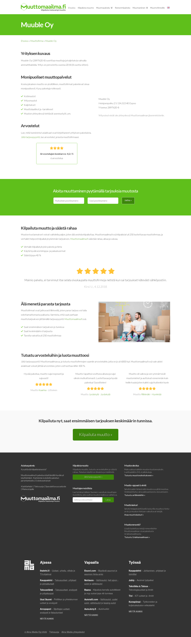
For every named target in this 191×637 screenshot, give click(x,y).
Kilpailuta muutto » (95, 434)
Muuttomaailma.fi (79, 238)
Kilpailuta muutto (80, 465)
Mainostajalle (28, 489)
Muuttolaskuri (131, 505)
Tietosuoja (39, 486)
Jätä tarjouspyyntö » (93, 477)
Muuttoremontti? (132, 524)
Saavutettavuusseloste (55, 486)
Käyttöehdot (26, 486)
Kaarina (42, 390)
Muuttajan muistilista (82, 488)
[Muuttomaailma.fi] (43, 7)
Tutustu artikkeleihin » (134, 495)
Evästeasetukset (43, 480)
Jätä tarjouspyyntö (30, 137)
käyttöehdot (26, 478)
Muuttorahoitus (131, 465)
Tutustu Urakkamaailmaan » (137, 537)
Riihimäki (145, 394)
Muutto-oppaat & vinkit (135, 485)
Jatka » (128, 200)
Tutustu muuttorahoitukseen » (138, 475)
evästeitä (47, 478)
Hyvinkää (156, 394)
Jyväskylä (94, 394)
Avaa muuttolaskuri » (134, 514)
